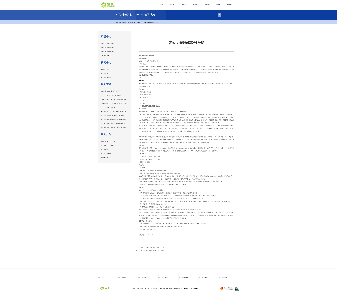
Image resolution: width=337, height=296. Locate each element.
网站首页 (125, 22)
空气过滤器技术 (138, 22)
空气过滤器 (142, 80)
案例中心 (207, 5)
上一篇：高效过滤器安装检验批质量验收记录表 (149, 248)
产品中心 (184, 5)
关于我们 (173, 5)
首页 (161, 5)
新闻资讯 (219, 5)
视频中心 (196, 5)
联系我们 (230, 5)
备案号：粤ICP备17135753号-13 (189, 288)
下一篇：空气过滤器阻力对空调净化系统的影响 (149, 250)
